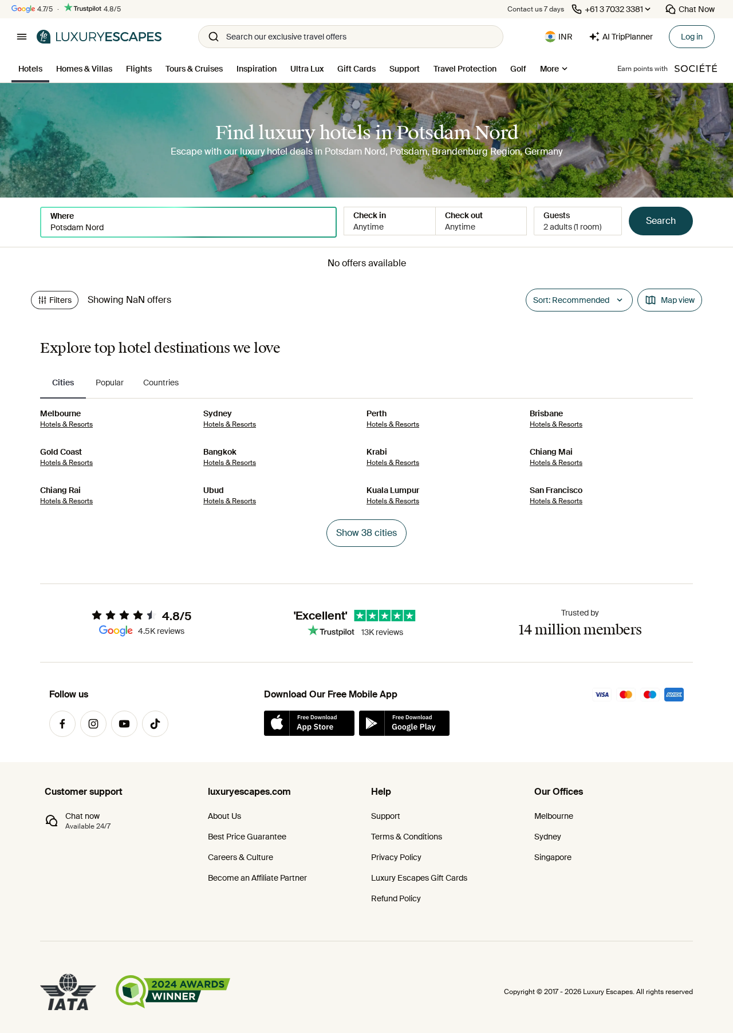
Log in (692, 36)
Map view (678, 300)
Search (661, 221)
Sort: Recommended (571, 300)
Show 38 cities (366, 533)
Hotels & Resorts (66, 424)
